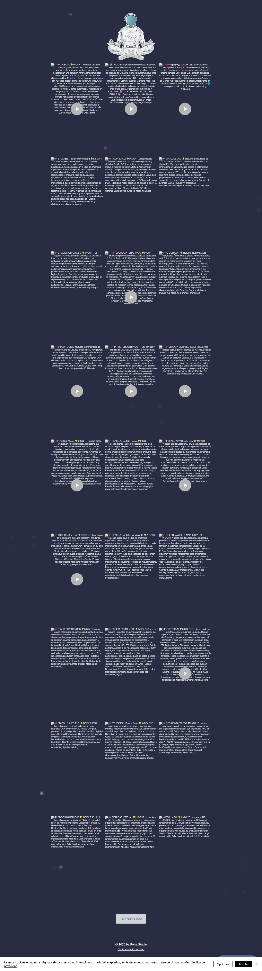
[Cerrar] (257, 964)
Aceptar (244, 964)
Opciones (223, 964)
